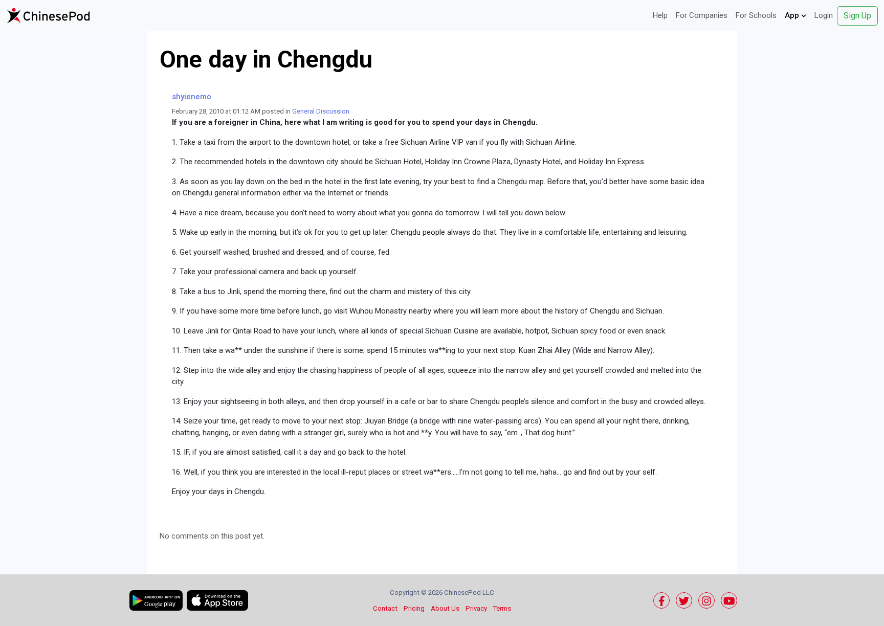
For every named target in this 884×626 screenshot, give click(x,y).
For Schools (756, 15)
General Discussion (320, 111)
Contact (385, 608)
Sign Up (857, 15)
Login (823, 15)
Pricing (414, 608)
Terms (502, 608)
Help (660, 15)
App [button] (793, 15)
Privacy (476, 608)
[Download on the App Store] (217, 600)
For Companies (701, 15)
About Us (445, 608)
